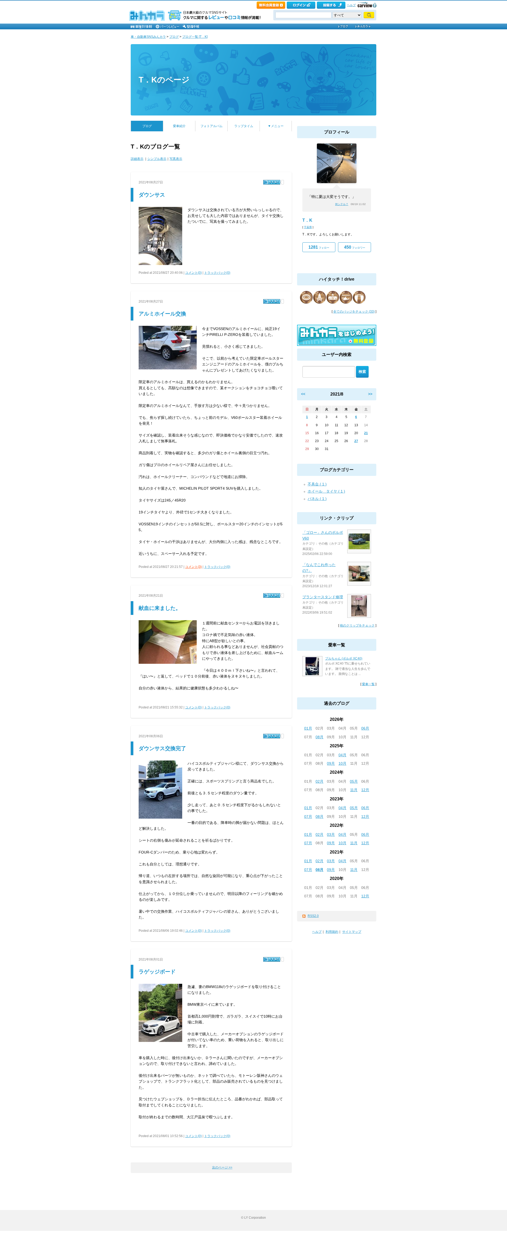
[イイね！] (271, 182)
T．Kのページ (164, 79)
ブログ (174, 37)
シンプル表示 (156, 159)
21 (366, 433)
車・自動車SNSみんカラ (148, 37)
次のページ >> (222, 1167)
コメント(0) (193, 273)
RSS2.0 (313, 916)
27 (356, 441)
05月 (354, 781)
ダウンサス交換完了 (162, 748)
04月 (342, 755)
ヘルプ (351, 5)
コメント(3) (193, 567)
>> (370, 394)
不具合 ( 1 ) (317, 484)
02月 (319, 781)
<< (303, 394)
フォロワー (354, 247)
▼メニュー (276, 126)
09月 (331, 763)
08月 (319, 737)
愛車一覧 (368, 684)
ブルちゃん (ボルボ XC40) (343, 658)
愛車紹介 (179, 126)
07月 (308, 816)
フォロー (318, 247)
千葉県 (308, 227)
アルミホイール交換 (162, 314)
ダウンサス (152, 195)
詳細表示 (137, 159)
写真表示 (176, 159)
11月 (354, 790)
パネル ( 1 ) (317, 499)
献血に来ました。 (160, 608)
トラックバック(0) (217, 273)
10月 (342, 763)
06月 (365, 728)
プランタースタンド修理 (322, 597)
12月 (365, 790)
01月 (308, 728)
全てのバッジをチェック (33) (354, 311)
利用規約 (332, 932)
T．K (307, 220)
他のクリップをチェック (357, 625)
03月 (331, 834)
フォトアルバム (211, 126)
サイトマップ (351, 932)
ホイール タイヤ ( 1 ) (326, 491)
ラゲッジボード (157, 972)
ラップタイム (243, 126)
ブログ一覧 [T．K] (195, 37)
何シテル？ (341, 204)
